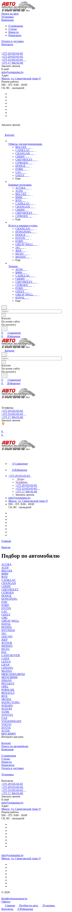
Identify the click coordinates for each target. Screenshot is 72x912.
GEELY (5, 614)
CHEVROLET (10, 589)
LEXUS (6, 661)
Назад (20, 479)
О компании (15, 25)
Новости (13, 32)
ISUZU (5, 649)
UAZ (4, 718)
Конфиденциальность (14, 898)
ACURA (6, 564)
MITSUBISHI (9, 677)
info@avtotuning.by (12, 72)
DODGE (6, 595)
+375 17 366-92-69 (12, 62)
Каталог (6, 743)
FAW (4, 602)
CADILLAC (8, 580)
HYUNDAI (8, 630)
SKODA (6, 699)
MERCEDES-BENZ (13, 674)
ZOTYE (6, 727)
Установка (7, 774)
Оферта (5, 901)
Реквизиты (14, 35)
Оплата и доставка (12, 768)
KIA (3, 652)
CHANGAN (8, 583)
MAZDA (6, 670)
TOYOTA (7, 714)
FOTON (6, 608)
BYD (4, 576)
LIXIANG (7, 667)
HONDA (6, 627)
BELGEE (6, 570)
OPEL (5, 686)
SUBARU (7, 705)
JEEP (4, 639)
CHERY (6, 586)
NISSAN (6, 680)
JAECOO (6, 636)
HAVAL (6, 623)
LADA (5, 658)
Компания (7, 749)
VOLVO (6, 724)
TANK (5, 711)
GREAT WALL (10, 620)
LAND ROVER (10, 655)
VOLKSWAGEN (11, 721)
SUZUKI (6, 708)
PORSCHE (7, 689)
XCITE (5, 730)
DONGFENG (9, 598)
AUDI (5, 567)
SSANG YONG (10, 702)
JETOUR (6, 642)
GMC (4, 617)
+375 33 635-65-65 (12, 59)
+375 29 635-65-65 (12, 53)
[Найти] (4, 328)
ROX (4, 696)
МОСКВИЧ (8, 733)
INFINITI (6, 645)
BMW (4, 573)
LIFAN (5, 664)
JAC (3, 633)
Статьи (12, 29)
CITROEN (7, 592)
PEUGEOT (8, 683)
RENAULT (8, 692)
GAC (4, 611)
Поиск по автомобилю (14, 746)
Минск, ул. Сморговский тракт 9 (21, 78)
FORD (5, 605)
